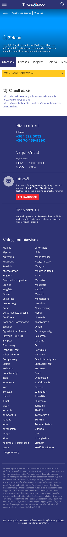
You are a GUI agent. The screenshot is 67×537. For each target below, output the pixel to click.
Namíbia (40, 303)
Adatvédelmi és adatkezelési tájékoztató (37, 520)
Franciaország (11, 349)
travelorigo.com (36, 523)
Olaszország (42, 322)
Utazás (5, 13)
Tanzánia (40, 405)
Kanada (7, 419)
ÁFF (4, 520)
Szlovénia (40, 401)
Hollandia (8, 368)
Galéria (52, 62)
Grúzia (6, 363)
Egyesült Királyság (13, 336)
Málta (38, 275)
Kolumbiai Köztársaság (16, 442)
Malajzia (39, 266)
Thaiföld (39, 410)
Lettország (41, 247)
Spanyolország (43, 363)
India (5, 377)
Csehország (9, 303)
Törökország (42, 415)
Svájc (38, 373)
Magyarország (43, 261)
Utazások (8, 62)
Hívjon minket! (28, 125)
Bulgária (7, 289)
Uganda (39, 428)
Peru (37, 345)
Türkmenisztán (43, 424)
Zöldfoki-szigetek (44, 447)
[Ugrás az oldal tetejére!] (60, 529)
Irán (5, 387)
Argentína (8, 257)
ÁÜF (16, 520)
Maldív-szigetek (44, 270)
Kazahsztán (9, 428)
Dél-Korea (8, 317)
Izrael (6, 401)
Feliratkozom (27, 197)
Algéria (7, 252)
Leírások (23, 62)
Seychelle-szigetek (45, 359)
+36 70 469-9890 (30, 140)
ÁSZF (10, 520)
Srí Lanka (40, 368)
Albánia (7, 247)
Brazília (7, 284)
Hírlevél (22, 178)
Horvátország (10, 373)
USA (37, 433)
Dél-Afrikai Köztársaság (16, 312)
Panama (39, 340)
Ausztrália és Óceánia (21, 13)
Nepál (38, 312)
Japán (6, 405)
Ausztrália (8, 261)
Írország (7, 391)
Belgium (7, 275)
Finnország (9, 345)
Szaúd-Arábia (42, 382)
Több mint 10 (27, 209)
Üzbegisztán (42, 438)
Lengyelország (11, 452)
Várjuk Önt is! (27, 152)
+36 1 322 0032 (28, 136)
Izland (6, 396)
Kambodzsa (9, 415)
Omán (38, 326)
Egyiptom (8, 340)
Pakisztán (40, 336)
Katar (6, 424)
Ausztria (7, 266)
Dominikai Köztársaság (16, 322)
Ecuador (7, 326)
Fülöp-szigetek (11, 354)
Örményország (43, 331)
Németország (42, 308)
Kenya (6, 433)
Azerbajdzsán (10, 270)
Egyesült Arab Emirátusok (17, 331)
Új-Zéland (38, 13)
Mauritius (40, 284)
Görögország (10, 359)
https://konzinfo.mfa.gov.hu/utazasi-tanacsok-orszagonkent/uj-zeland (29, 97)
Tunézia (39, 419)
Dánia (6, 308)
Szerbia (39, 387)
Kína (5, 438)
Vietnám (39, 442)
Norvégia (40, 317)
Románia (40, 354)
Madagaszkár (42, 257)
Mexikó (39, 289)
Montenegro (42, 298)
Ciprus (6, 294)
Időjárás (38, 62)
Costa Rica (8, 298)
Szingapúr (41, 391)
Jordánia (7, 410)
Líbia (37, 252)
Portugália (41, 349)
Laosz (6, 447)
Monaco (39, 294)
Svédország (41, 377)
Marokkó (40, 280)
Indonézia (8, 382)
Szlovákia (40, 396)
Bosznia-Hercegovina (15, 280)
